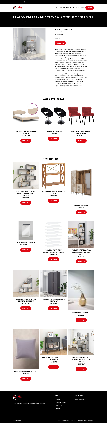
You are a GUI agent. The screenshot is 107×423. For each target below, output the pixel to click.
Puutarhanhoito (65, 8)
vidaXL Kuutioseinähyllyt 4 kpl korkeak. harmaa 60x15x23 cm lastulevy (25, 193)
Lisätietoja (60, 43)
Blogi (82, 8)
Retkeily (76, 8)
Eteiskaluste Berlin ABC (81, 205)
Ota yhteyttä (65, 420)
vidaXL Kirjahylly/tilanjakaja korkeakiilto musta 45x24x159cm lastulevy (81, 252)
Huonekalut (18, 21)
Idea (56, 8)
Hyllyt (24, 21)
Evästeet (72, 420)
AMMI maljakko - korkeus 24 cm (81, 313)
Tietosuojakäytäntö (81, 420)
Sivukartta (90, 420)
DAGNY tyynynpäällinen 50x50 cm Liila (25, 371)
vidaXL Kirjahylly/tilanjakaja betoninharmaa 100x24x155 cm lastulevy (81, 360)
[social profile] (24, 2)
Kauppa (89, 7)
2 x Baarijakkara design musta (54, 131)
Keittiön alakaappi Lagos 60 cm (26, 242)
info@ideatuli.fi (89, 2)
